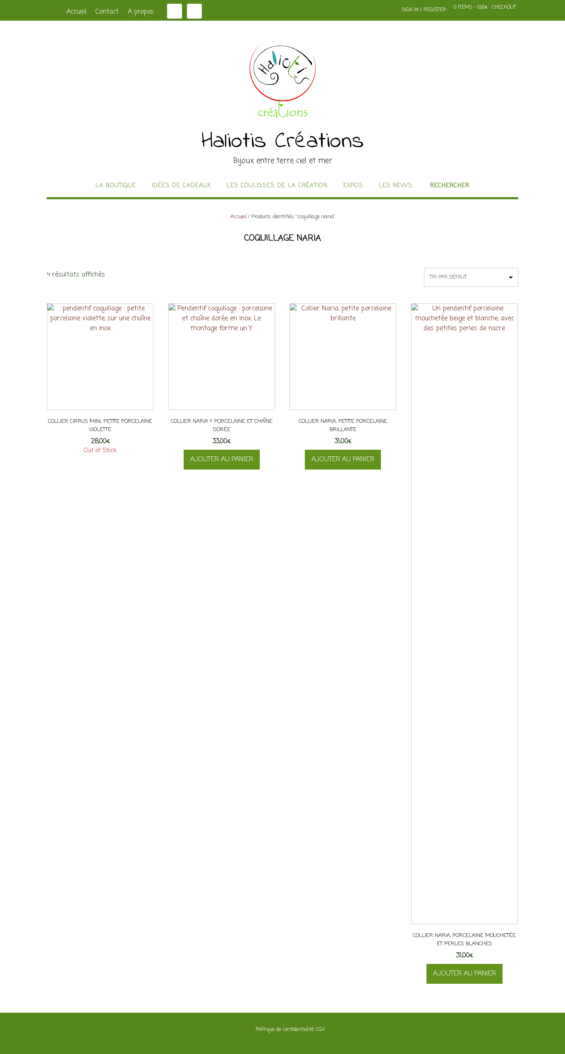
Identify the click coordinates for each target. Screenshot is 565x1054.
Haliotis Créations (282, 141)
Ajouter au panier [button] (221, 460)
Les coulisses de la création (277, 186)
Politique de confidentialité (285, 1029)
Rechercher (449, 186)
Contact (107, 12)
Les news (395, 186)
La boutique (116, 186)
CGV (320, 1029)
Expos (353, 186)
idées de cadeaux (181, 186)
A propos (141, 12)
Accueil (76, 12)
